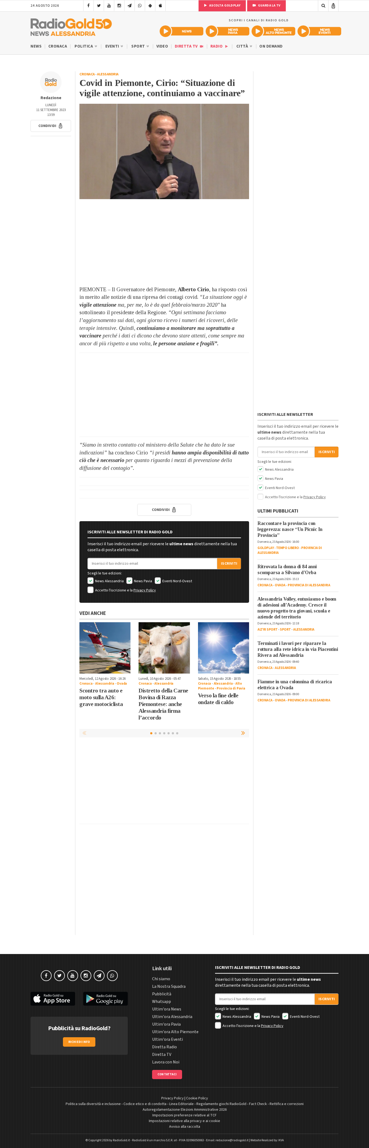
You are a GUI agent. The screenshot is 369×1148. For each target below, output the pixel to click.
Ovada (122, 683)
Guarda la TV (268, 5)
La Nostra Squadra (169, 986)
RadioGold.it (121, 1140)
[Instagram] (119, 5)
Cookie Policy (197, 1098)
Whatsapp (161, 1002)
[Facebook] (88, 5)
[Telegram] (130, 5)
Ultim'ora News (166, 1009)
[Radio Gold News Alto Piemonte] (273, 31)
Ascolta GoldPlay (224, 5)
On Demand (271, 46)
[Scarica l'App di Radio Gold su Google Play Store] (105, 999)
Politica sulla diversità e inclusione (93, 1104)
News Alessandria (109, 581)
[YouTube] (109, 5)
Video (162, 46)
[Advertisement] (164, 242)
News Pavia (142, 581)
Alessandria (108, 74)
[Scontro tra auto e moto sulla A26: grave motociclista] (104, 647)
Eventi (112, 46)
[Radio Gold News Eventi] (319, 31)
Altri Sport (267, 629)
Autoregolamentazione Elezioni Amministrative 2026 (185, 1109)
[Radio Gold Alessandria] (71, 26)
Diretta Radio (164, 1047)
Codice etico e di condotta (144, 1104)
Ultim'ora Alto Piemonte (175, 1032)
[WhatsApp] (140, 5)
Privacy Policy (144, 590)
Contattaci (167, 1074)
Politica (84, 46)
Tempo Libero (287, 547)
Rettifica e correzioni (287, 1104)
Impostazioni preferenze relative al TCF (184, 1115)
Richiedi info (79, 1042)
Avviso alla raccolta (184, 1126)
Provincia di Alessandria (309, 585)
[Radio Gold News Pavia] (227, 31)
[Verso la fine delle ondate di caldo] (223, 647)
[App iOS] (160, 5)
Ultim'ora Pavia (166, 1024)
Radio (217, 46)
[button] (51, 126)
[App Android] (150, 5)
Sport (138, 46)
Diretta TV (187, 46)
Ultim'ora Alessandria (172, 1017)
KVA (281, 1140)
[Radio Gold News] (181, 31)
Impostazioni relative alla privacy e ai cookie (184, 1121)
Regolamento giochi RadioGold (221, 1104)
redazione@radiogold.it (232, 1140)
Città (242, 46)
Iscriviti (229, 563)
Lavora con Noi (165, 1062)
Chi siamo (161, 979)
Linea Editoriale (181, 1104)
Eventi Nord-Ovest (177, 581)
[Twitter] (99, 5)
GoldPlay (265, 547)
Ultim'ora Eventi (167, 1039)
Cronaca (57, 46)
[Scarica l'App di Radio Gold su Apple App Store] (53, 999)
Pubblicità (161, 994)
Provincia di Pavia (231, 688)
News (36, 46)
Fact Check (258, 1104)
